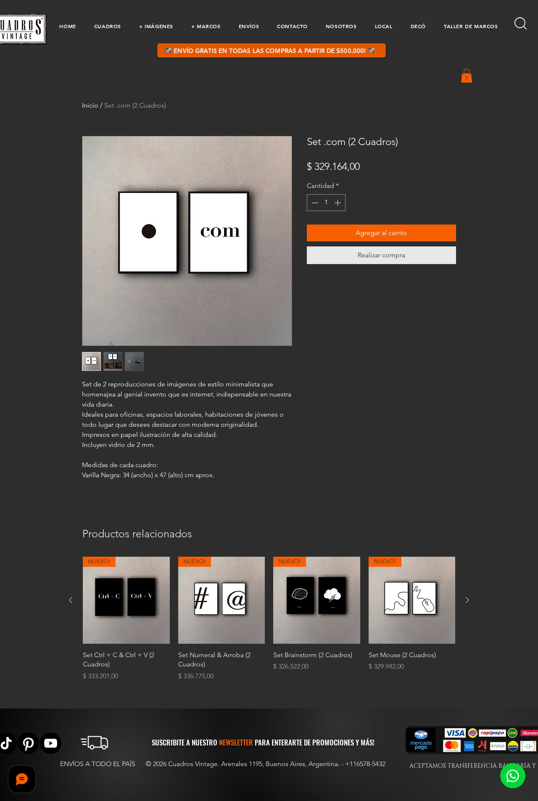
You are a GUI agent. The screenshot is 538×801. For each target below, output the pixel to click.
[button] (107, 26)
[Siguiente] (467, 600)
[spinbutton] (326, 203)
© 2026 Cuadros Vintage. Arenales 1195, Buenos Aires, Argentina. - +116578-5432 (265, 764)
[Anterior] (71, 600)
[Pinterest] (28, 743)
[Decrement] (314, 203)
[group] (269, 618)
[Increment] (338, 203)
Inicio (90, 105)
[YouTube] (50, 743)
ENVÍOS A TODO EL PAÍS (97, 764)
